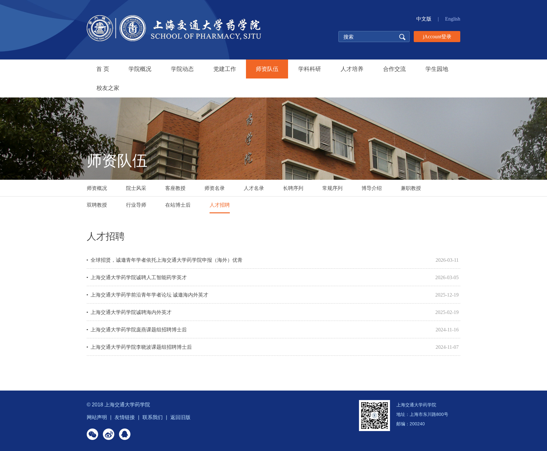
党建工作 (224, 69)
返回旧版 (180, 417)
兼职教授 (411, 188)
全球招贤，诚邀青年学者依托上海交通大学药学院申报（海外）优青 (166, 260)
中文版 (423, 19)
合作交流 (394, 69)
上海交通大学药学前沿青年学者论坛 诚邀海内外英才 (149, 295)
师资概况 (97, 188)
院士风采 (136, 188)
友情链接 (125, 417)
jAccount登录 (437, 36)
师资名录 (214, 188)
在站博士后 (178, 205)
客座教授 (175, 188)
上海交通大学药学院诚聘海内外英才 (131, 312)
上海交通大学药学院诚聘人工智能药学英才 (139, 277)
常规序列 (332, 188)
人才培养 (352, 69)
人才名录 (254, 188)
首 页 (102, 69)
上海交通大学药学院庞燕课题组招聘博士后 (139, 329)
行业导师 (136, 205)
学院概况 (140, 69)
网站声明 (97, 417)
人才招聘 (220, 205)
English (452, 19)
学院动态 (182, 69)
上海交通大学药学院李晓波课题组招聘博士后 (141, 347)
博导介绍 (372, 188)
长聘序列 (293, 188)
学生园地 (436, 69)
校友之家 (108, 88)
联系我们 (152, 417)
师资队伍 (267, 69)
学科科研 (309, 69)
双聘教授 (97, 205)
